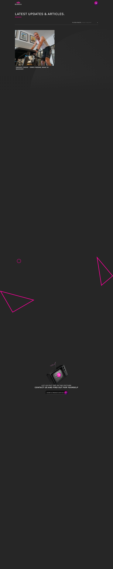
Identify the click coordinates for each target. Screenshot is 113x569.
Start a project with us (55, 392)
